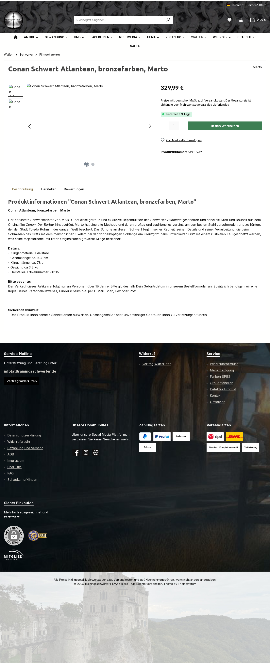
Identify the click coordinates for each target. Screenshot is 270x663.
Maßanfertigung (222, 370)
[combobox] (119, 20)
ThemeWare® (187, 583)
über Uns (14, 467)
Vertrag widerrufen (22, 381)
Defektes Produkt (223, 389)
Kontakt (215, 395)
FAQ (10, 473)
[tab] (22, 189)
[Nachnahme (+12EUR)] (181, 436)
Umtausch (217, 402)
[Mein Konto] (241, 19)
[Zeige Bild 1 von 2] (86, 164)
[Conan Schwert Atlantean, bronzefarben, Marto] (90, 126)
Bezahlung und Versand (25, 448)
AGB (10, 454)
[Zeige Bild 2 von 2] (92, 164)
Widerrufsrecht (18, 442)
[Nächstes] (150, 126)
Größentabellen (221, 383)
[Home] (16, 37)
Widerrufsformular (224, 364)
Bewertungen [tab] (74, 189)
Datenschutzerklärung (24, 435)
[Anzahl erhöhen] (183, 125)
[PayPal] (145, 436)
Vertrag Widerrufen (156, 364)
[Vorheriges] (30, 126)
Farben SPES (220, 376)
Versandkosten (123, 579)
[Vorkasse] (147, 447)
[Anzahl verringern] (165, 125)
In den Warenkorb (225, 126)
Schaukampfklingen (22, 480)
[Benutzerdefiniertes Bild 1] (162, 436)
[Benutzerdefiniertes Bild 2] (234, 436)
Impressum (15, 461)
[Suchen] (168, 20)
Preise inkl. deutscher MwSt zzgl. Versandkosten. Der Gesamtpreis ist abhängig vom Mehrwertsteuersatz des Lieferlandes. (206, 102)
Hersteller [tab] (48, 189)
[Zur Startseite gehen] (14, 20)
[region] (80, 126)
